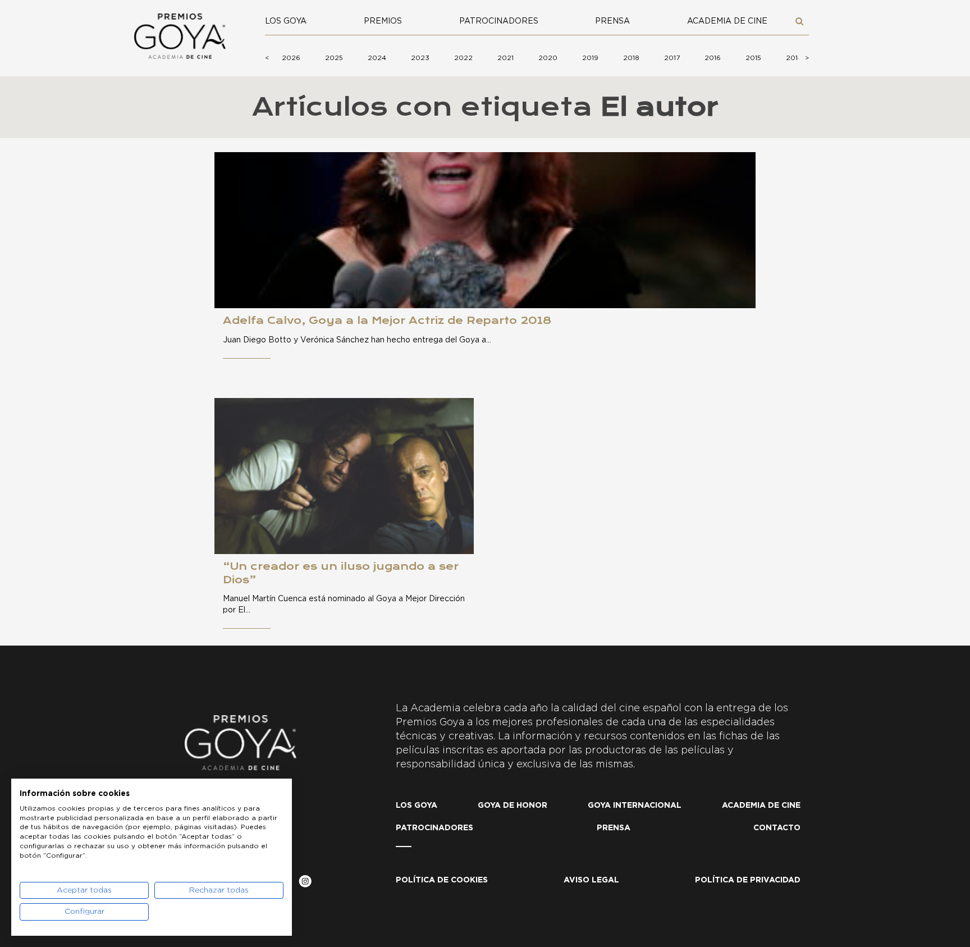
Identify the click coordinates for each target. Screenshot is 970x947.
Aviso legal (591, 880)
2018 (631, 57)
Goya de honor (512, 805)
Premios (383, 21)
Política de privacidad (747, 880)
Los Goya (285, 21)
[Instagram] (305, 883)
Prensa (612, 21)
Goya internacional (634, 805)
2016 (712, 57)
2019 (590, 57)
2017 (672, 57)
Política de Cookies (442, 880)
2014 (794, 57)
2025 (334, 57)
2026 (291, 57)
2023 (420, 57)
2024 (377, 57)
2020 (547, 57)
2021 (505, 57)
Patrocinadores (498, 21)
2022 (463, 57)
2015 (753, 57)
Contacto (776, 828)
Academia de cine (727, 21)
